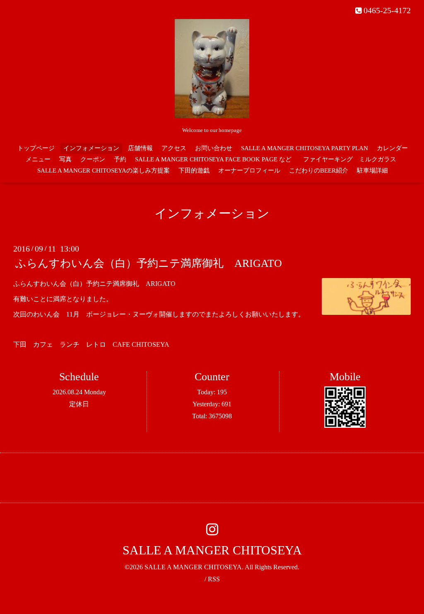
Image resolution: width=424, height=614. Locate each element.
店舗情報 (140, 148)
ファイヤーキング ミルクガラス (352, 159)
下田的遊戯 (194, 170)
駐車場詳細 (372, 170)
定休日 (79, 404)
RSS (214, 579)
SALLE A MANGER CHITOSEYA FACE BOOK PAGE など (213, 159)
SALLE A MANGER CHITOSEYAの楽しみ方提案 (103, 170)
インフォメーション (91, 148)
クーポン (92, 159)
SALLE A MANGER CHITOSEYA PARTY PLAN (304, 148)
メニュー (38, 159)
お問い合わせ (213, 148)
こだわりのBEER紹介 (318, 170)
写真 (65, 159)
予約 (120, 159)
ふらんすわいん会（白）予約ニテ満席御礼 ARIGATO (148, 263)
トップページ (36, 148)
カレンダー (392, 148)
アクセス (173, 148)
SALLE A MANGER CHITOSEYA (212, 550)
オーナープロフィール (249, 170)
